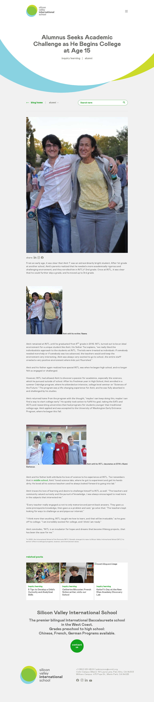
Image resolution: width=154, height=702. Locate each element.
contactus (77, 646)
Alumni (88, 58)
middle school (41, 480)
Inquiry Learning (71, 58)
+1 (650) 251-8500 (85, 669)
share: (29, 258)
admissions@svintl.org (107, 669)
